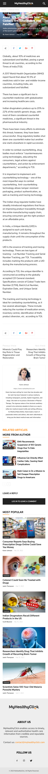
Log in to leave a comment (24, 501)
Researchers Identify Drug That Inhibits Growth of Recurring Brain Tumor (35, 353)
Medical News (13, 10)
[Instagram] (24, 760)
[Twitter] (31, 760)
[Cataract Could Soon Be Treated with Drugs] (24, 566)
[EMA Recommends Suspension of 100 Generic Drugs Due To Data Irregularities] (9, 444)
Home (3, 10)
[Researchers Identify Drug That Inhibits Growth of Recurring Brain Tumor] (24, 637)
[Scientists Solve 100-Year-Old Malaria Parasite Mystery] (24, 673)
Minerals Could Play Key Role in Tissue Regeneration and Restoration (12, 353)
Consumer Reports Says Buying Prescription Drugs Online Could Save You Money (22, 544)
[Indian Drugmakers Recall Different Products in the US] (24, 602)
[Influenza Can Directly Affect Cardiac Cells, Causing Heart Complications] (9, 461)
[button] (44, 3)
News (5, 13)
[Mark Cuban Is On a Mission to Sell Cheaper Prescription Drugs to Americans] (9, 474)
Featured (6, 537)
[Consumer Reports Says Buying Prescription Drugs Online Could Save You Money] (24, 528)
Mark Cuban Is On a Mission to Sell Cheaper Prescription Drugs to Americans (31, 474)
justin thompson (8, 586)
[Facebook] (17, 760)
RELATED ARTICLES (15, 429)
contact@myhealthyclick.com (30, 742)
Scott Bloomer (7, 622)
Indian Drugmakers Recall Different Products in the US (21, 617)
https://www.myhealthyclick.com (24, 388)
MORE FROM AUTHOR (16, 434)
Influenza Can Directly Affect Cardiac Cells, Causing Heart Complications (30, 461)
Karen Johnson (10, 34)
